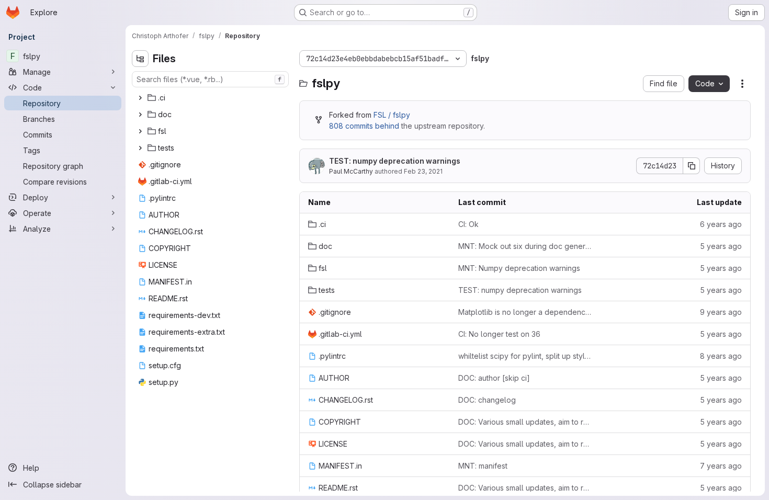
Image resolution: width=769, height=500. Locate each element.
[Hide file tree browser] (140, 58)
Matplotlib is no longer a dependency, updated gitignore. (525, 312)
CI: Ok (468, 224)
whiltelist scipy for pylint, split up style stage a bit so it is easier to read (525, 355)
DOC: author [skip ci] (494, 377)
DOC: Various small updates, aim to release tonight (525, 421)
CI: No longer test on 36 (499, 333)
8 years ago (721, 355)
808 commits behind (364, 125)
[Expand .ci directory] (140, 98)
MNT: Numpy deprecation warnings (519, 268)
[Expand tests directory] (140, 148)
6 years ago (721, 224)
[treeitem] (211, 97)
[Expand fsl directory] (140, 131)
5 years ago (721, 246)
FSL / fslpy (392, 114)
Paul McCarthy (351, 171)
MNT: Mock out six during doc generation (525, 246)
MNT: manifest (482, 465)
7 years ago (721, 465)
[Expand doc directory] (140, 114)
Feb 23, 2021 (423, 171)
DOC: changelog (487, 399)
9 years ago (721, 312)
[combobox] (210, 79)
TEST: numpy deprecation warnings (394, 160)
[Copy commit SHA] (691, 165)
